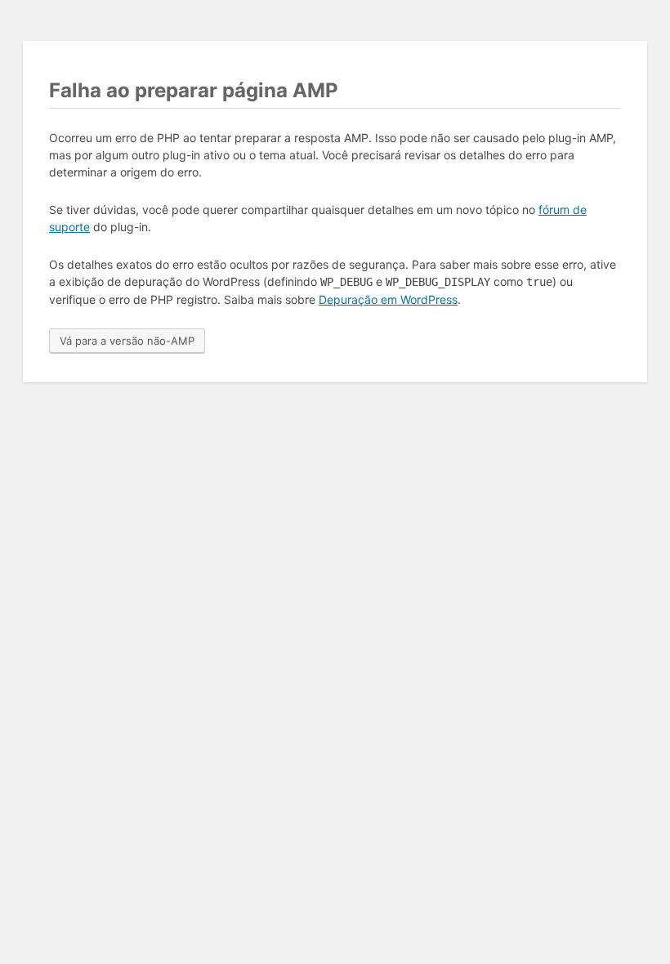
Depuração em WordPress (388, 299)
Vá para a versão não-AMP (127, 340)
